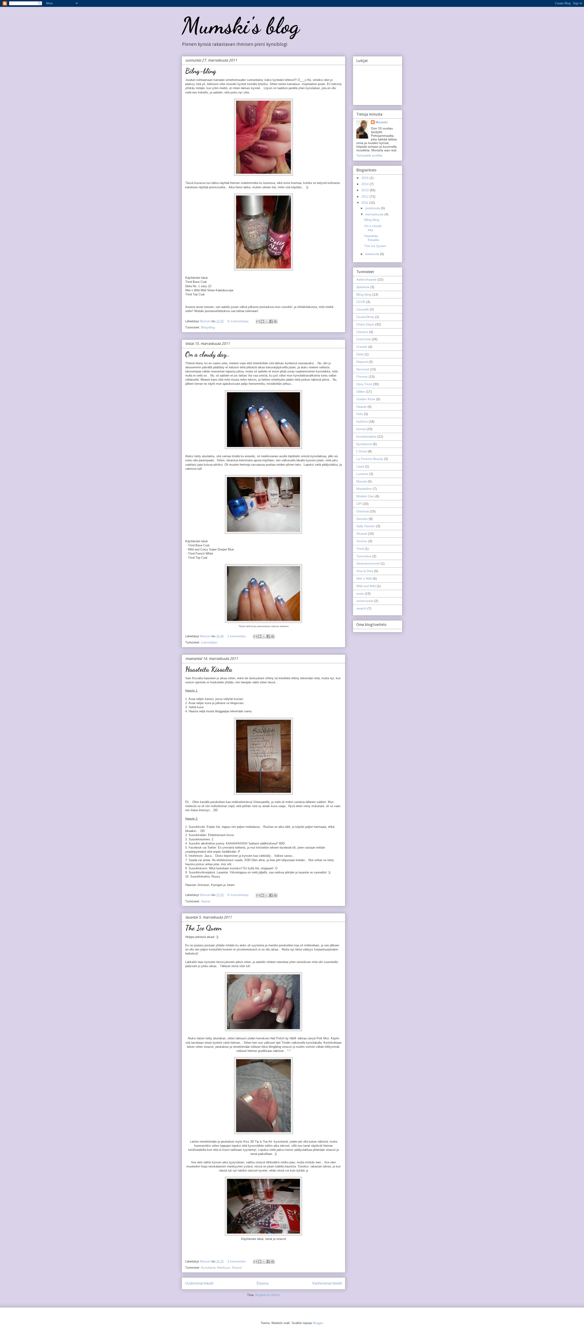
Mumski (381, 122)
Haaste (205, 901)
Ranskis (362, 519)
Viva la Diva (364, 571)
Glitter (360, 391)
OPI (359, 504)
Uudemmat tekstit (199, 1283)
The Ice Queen (203, 928)
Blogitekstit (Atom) (267, 1295)
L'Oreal (361, 451)
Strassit (237, 1267)
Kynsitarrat (208, 1267)
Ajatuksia (362, 287)
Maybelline (364, 488)
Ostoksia (362, 511)
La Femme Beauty (369, 459)
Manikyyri (223, 1267)
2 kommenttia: (237, 636)
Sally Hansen (365, 526)
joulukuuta (373, 208)
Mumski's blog (240, 25)
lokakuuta (372, 254)
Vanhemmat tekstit (327, 1283)
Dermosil (362, 369)
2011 (365, 202)
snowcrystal (364, 601)
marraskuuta (374, 214)
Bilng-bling (200, 71)
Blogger (318, 1323)
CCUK (360, 302)
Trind (360, 548)
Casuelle (362, 309)
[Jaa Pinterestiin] (275, 321)
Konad (361, 429)
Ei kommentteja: (238, 321)
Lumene (362, 474)
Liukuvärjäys (209, 642)
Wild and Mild (366, 586)
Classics (362, 332)
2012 (365, 196)
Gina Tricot (364, 384)
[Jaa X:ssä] (266, 321)
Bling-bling (208, 327)
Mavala (361, 481)
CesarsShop (365, 317)
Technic (361, 541)
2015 (365, 178)
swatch (361, 608)
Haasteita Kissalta (208, 669)
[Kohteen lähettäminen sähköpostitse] (258, 321)
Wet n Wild (364, 578)
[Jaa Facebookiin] (271, 321)
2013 (365, 190)
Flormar (362, 376)
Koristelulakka (366, 436)
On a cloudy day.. (207, 354)
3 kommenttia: (237, 1261)
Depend (362, 362)
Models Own (365, 496)
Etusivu (263, 1283)
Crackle (361, 346)
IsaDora (362, 421)
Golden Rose (365, 399)
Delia (360, 354)
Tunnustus (363, 556)
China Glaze (365, 324)
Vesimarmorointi (368, 563)
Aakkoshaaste (366, 279)
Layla (360, 466)
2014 (365, 184)
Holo (359, 414)
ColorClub (363, 339)
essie (360, 593)
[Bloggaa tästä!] (262, 321)
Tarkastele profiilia (369, 155)
